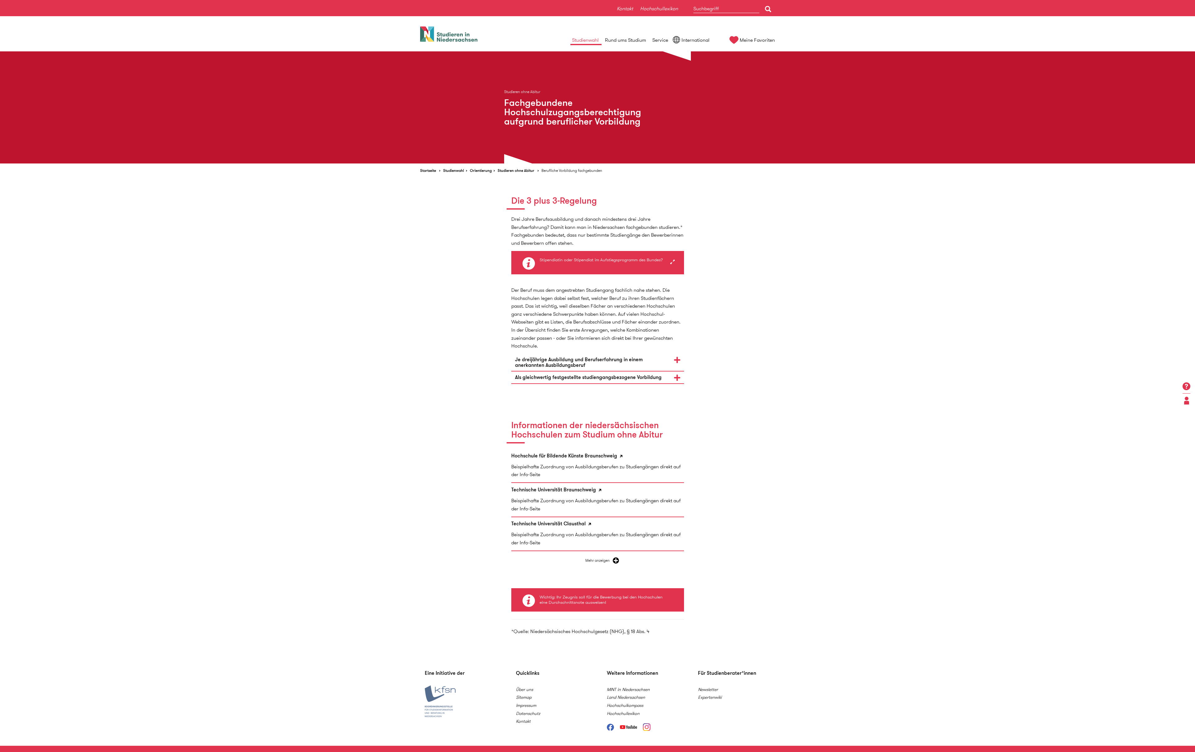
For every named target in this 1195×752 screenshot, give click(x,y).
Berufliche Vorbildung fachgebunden (571, 170)
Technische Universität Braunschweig (554, 490)
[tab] (597, 362)
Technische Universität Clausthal (549, 524)
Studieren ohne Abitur (516, 170)
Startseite (428, 170)
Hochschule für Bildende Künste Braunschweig (564, 456)
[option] (597, 107)
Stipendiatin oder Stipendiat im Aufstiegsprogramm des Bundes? (601, 260)
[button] (597, 362)
